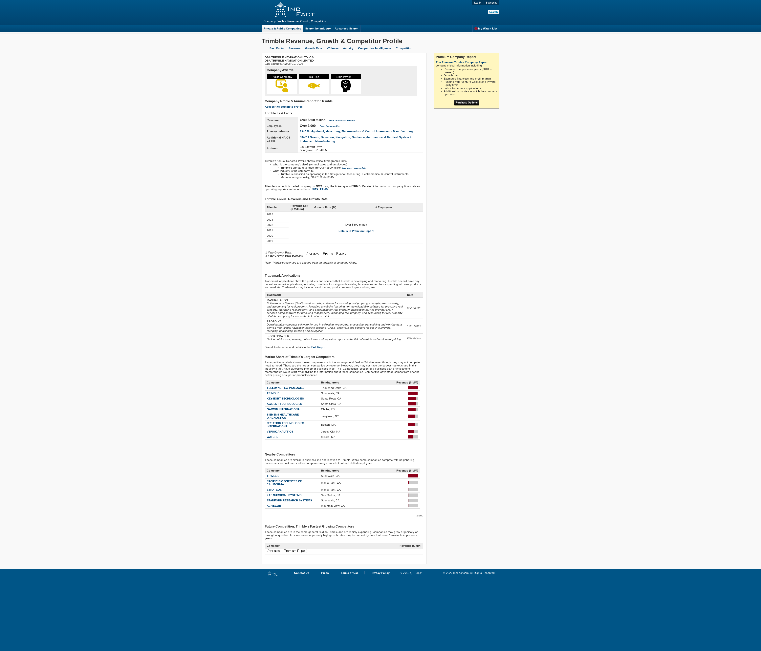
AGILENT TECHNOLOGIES (284, 403)
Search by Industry (318, 28)
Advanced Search (347, 28)
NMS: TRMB (320, 189)
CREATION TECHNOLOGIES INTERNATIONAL (285, 424)
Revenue (294, 48)
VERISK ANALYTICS (280, 431)
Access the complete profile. (284, 106)
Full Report (318, 347)
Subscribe (491, 2)
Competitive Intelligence (374, 48)
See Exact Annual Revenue (342, 120)
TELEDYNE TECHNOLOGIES (285, 387)
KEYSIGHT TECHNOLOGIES (285, 398)
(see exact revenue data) (354, 168)
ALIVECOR (274, 505)
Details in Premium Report (356, 230)
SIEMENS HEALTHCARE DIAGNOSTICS (283, 416)
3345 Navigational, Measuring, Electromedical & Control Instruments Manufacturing (356, 131)
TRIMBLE (273, 393)
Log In (477, 2)
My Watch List (487, 28)
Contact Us (301, 572)
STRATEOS (274, 489)
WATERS (272, 436)
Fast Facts (277, 48)
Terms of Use (350, 572)
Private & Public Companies (282, 28)
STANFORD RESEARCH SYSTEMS (289, 500)
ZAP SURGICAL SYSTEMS (284, 495)
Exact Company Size (330, 126)
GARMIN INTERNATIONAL (284, 409)
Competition (404, 48)
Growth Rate (313, 48)
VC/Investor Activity (340, 48)
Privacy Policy (380, 572)
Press (325, 572)
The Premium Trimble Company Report (462, 62)
